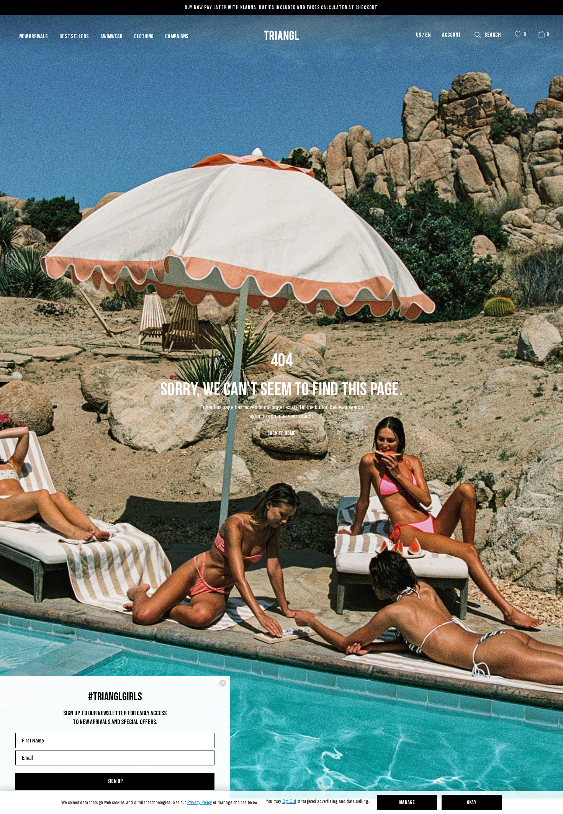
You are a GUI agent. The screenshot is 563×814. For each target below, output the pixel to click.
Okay (472, 803)
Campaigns (176, 37)
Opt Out (289, 801)
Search (492, 35)
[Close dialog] (223, 683)
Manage (407, 803)
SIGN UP (115, 781)
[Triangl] (281, 35)
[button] (541, 34)
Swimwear (111, 37)
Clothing (144, 37)
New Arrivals (33, 37)
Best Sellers (74, 37)
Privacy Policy (199, 803)
